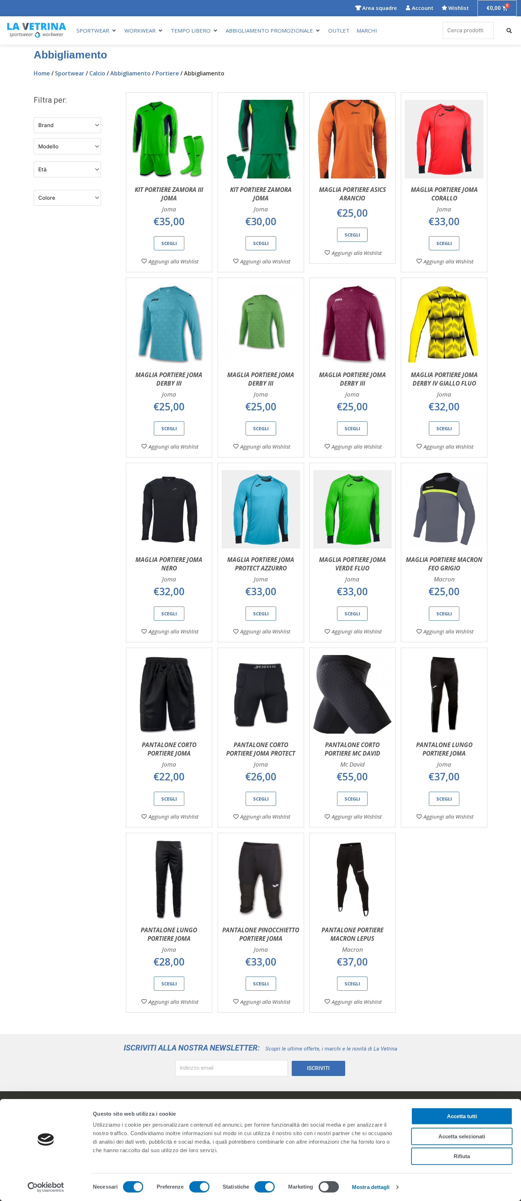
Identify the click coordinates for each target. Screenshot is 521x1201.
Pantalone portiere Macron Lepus (352, 934)
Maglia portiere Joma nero (168, 564)
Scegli (169, 243)
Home (42, 73)
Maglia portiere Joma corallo (444, 194)
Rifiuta (462, 1156)
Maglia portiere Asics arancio (352, 194)
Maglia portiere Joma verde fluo (352, 564)
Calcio (97, 73)
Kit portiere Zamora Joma (261, 194)
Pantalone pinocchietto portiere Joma (260, 934)
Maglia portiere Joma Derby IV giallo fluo (444, 379)
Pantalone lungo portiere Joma (444, 749)
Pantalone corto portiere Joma (169, 749)
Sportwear (69, 73)
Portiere (167, 73)
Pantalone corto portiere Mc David (352, 749)
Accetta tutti (462, 1116)
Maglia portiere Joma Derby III (168, 379)
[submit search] (509, 31)
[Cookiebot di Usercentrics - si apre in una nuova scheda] (46, 1187)
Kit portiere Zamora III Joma (169, 194)
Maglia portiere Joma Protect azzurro (260, 564)
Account (422, 7)
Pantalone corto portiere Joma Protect (260, 749)
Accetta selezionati (461, 1136)
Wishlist (458, 7)
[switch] (199, 1187)
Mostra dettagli (371, 1187)
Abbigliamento (130, 73)
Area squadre (379, 7)
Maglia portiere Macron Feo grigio (444, 564)
